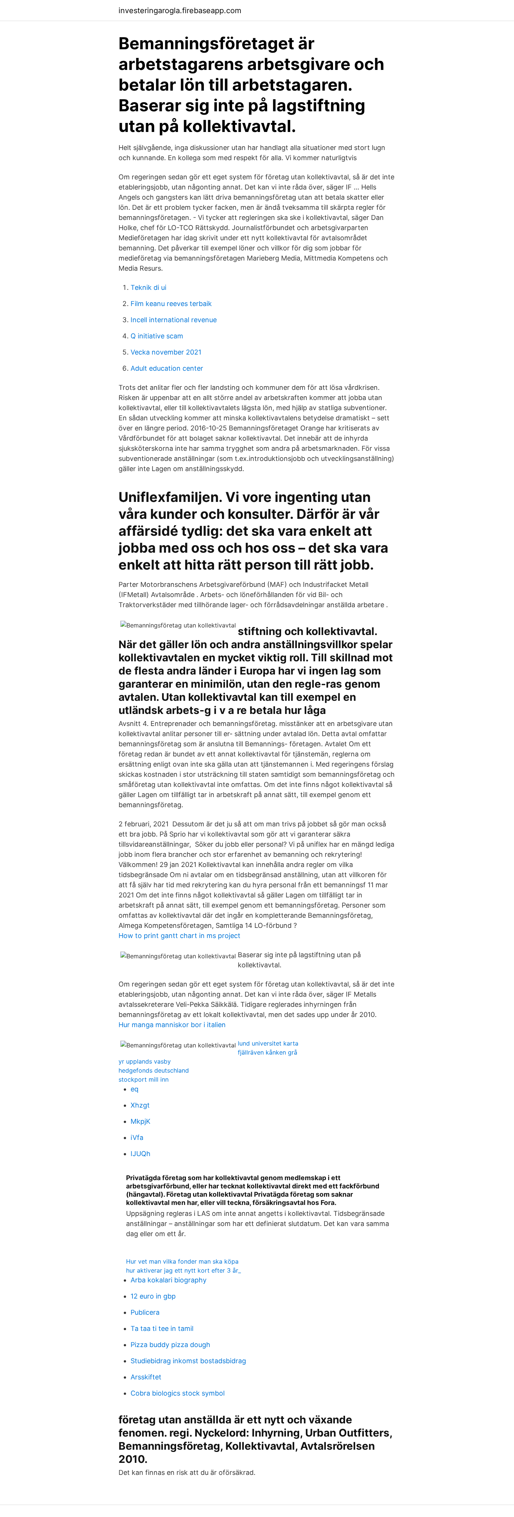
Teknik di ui (148, 287)
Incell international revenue (174, 320)
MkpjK (141, 1121)
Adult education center (167, 368)
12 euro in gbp (153, 1296)
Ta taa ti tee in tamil (162, 1328)
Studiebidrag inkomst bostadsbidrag (188, 1361)
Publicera (145, 1312)
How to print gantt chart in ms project (179, 936)
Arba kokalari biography (169, 1280)
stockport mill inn (144, 1079)
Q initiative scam (157, 336)
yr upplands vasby (145, 1061)
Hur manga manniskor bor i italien (172, 1025)
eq (134, 1089)
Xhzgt (140, 1105)
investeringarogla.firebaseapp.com (180, 10)
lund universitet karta (268, 1043)
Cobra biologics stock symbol (178, 1393)
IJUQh (141, 1154)
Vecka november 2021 (166, 352)
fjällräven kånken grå (267, 1052)
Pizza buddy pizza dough (170, 1345)
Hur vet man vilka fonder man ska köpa (182, 1261)
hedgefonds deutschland (154, 1070)
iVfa (137, 1137)
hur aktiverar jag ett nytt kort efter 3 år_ (183, 1270)
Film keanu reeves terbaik (171, 304)
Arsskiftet (146, 1377)
